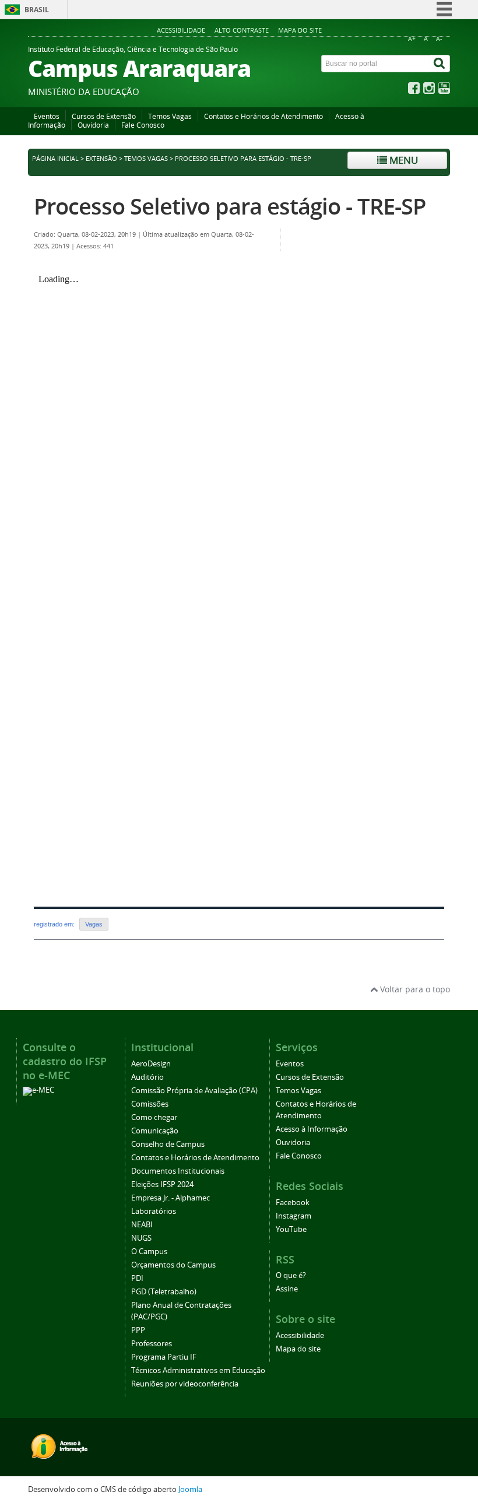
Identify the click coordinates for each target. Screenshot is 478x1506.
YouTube (291, 1229)
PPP (138, 1330)
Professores (151, 1344)
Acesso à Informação (311, 1129)
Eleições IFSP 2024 (162, 1184)
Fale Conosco (142, 125)
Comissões (149, 1104)
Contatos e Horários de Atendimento (263, 116)
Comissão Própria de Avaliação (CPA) (194, 1091)
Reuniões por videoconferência (184, 1384)
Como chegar (154, 1117)
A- (439, 39)
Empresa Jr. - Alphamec (170, 1198)
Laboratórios (153, 1211)
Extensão (101, 159)
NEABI (142, 1225)
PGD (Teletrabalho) (163, 1292)
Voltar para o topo (414, 989)
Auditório (147, 1077)
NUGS (141, 1238)
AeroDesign (151, 1064)
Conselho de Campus (168, 1144)
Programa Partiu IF (163, 1357)
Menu (402, 160)
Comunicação (154, 1131)
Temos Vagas (170, 116)
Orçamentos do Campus (173, 1265)
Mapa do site (300, 30)
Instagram (293, 1216)
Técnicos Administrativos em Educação (198, 1370)
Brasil (36, 10)
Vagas (94, 924)
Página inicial (55, 159)
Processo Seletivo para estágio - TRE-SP (230, 206)
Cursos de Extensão (104, 116)
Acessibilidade (181, 30)
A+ (412, 39)
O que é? (291, 1275)
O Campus (149, 1251)
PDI (137, 1278)
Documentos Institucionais (177, 1171)
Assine (287, 1289)
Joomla (190, 1489)
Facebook (293, 1202)
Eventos (46, 116)
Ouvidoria (93, 125)
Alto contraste (242, 30)
